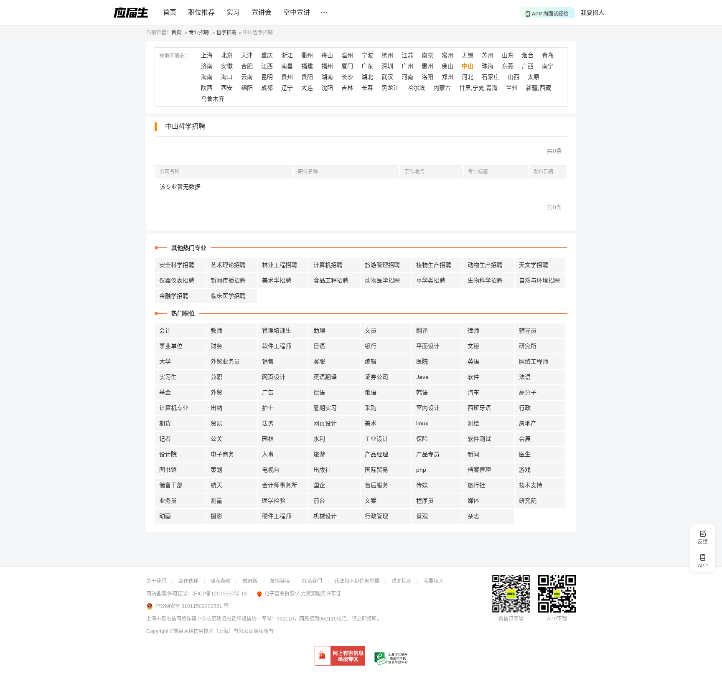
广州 (407, 66)
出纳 (216, 407)
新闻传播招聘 (228, 280)
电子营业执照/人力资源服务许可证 (302, 594)
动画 (165, 516)
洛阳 (427, 77)
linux (422, 423)
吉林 (347, 87)
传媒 (422, 485)
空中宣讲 (296, 12)
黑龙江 (390, 87)
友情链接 (280, 581)
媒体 (473, 500)
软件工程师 (276, 346)
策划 (216, 469)
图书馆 (168, 469)
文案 (370, 500)
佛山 (447, 66)
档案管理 (479, 469)
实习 (233, 12)
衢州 (307, 55)
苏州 (487, 55)
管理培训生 (276, 330)
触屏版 (250, 581)
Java (422, 377)
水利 (319, 438)
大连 (307, 87)
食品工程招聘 (330, 280)
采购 (370, 407)
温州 (347, 55)
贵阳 (307, 77)
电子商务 (222, 454)
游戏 (525, 469)
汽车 (473, 392)
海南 (207, 77)
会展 (525, 438)
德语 (319, 392)
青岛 (548, 55)
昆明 (267, 77)
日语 (319, 346)
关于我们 (156, 581)
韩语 (422, 392)
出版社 (322, 469)
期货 (165, 423)
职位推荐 (201, 12)
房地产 (527, 423)
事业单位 (171, 346)
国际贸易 (376, 469)
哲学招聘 (226, 33)
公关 (216, 438)
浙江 (287, 55)
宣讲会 (262, 12)
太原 (533, 77)
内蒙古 (442, 87)
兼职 (216, 377)
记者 (165, 438)
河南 (407, 77)
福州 (327, 66)
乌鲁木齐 (212, 98)
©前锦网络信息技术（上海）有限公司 (212, 631)
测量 (216, 500)
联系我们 (312, 581)
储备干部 (171, 485)
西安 (227, 87)
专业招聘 (199, 33)
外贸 (216, 392)
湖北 (367, 77)
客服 (319, 361)
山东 (508, 55)
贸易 (216, 423)
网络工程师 (533, 361)
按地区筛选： (174, 56)
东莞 (508, 66)
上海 (207, 55)
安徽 (227, 66)
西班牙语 (479, 407)
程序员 (425, 500)
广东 (367, 66)
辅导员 (527, 330)
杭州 (387, 55)
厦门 (347, 66)
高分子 (527, 392)
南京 (427, 55)
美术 (370, 423)
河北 (467, 77)
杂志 (473, 516)
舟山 (327, 55)
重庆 (267, 55)
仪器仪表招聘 (176, 280)
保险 (422, 438)
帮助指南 (402, 581)
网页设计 (273, 377)
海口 (227, 77)
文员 (370, 330)
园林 (268, 438)
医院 (422, 361)
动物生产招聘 (485, 265)
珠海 (487, 66)
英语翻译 (325, 377)
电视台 (271, 469)
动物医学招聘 (382, 280)
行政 (525, 407)
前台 (319, 500)
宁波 (367, 55)
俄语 (370, 392)
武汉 (387, 77)
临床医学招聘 (228, 295)
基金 (165, 392)
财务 (216, 346)
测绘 (473, 423)
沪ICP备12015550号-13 (220, 594)
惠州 (427, 66)
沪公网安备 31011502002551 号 (192, 606)
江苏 (407, 55)
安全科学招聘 (176, 265)
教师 (216, 330)
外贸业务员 (225, 361)
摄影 (216, 516)
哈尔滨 (416, 87)
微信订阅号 (511, 619)
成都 (267, 87)
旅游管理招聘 (382, 265)
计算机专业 (173, 407)
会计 (165, 330)
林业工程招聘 (279, 265)
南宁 (548, 66)
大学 (165, 361)
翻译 (422, 330)
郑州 (447, 77)
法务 (268, 423)
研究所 (527, 346)
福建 (307, 66)
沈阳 (327, 87)
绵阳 (247, 87)
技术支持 (530, 485)
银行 (370, 346)
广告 (268, 392)
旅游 (319, 454)
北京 (227, 55)
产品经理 (376, 454)
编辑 (370, 361)
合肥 (247, 66)
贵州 (287, 77)
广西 (528, 66)
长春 (367, 87)
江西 (267, 66)
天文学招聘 (533, 265)
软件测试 (479, 438)
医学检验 (273, 500)
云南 (247, 77)
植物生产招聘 (433, 265)
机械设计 (325, 516)
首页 (169, 12)
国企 (319, 485)
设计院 (168, 454)
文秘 (473, 346)
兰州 (512, 87)
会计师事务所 (279, 485)
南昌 (287, 66)
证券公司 (376, 377)
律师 (473, 330)
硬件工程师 (276, 516)
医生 (525, 454)
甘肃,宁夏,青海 (478, 87)
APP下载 (557, 619)
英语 (473, 361)
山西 (513, 77)
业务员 (168, 500)
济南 (207, 66)
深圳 (387, 66)
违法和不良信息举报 (356, 581)
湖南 (327, 77)
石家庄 (490, 77)
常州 (447, 55)
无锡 (467, 55)
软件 (473, 377)
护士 (268, 407)
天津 (247, 55)
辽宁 (287, 87)
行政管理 (376, 516)
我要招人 (592, 12)
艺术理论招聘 (228, 265)
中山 (467, 66)
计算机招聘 (328, 265)
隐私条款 (221, 581)
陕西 (207, 87)
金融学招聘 (173, 295)
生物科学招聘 (485, 280)
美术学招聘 (276, 280)
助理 (319, 330)
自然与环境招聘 (539, 280)
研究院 (527, 500)
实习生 (168, 377)
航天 (216, 485)
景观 (422, 516)
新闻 (473, 454)
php (421, 469)
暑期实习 (325, 407)
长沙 (347, 77)
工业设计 (376, 438)
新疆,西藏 (538, 87)
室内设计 (428, 407)
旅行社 (476, 485)
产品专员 (428, 454)
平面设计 (428, 346)
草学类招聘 (430, 280)
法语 (525, 377)
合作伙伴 (188, 581)
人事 (268, 454)
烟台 (528, 55)
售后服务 (376, 485)
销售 (268, 361)
